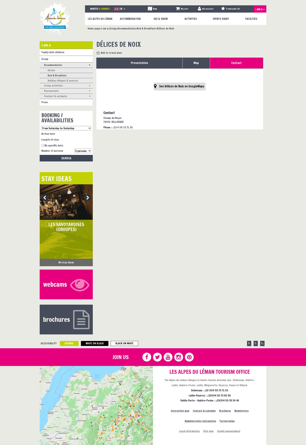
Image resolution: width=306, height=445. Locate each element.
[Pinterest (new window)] (189, 357)
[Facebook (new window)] (147, 357)
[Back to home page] (55, 18)
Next (86, 197)
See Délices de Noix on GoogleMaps (181, 86)
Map (196, 63)
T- (256, 343)
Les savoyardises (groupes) (66, 227)
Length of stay (50, 139)
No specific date (53, 145)
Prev (43, 197)
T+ (262, 343)
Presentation (139, 63)
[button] (182, 9)
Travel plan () (233, 8)
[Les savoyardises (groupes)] (66, 202)
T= (249, 343)
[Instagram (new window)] (178, 357)
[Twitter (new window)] (157, 357)
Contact (236, 63)
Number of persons (52, 151)
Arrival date (48, 134)
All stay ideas (66, 262)
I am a (46, 45)
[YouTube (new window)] (168, 357)
